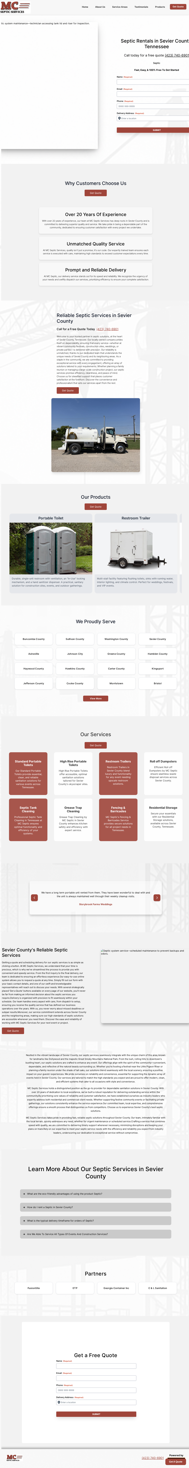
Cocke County (75, 683)
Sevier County (157, 639)
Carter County (116, 668)
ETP (75, 1288)
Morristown (116, 683)
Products (160, 6)
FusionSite (34, 1288)
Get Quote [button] (178, 6)
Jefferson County (33, 683)
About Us (100, 6)
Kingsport (158, 668)
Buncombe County (34, 639)
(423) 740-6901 (107, 329)
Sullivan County (75, 639)
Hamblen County (157, 653)
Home (85, 6)
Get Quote (95, 192)
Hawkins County (75, 668)
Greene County (116, 653)
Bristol (158, 683)
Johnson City (75, 653)
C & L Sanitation (157, 1288)
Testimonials (141, 6)
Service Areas (119, 6)
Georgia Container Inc (116, 1288)
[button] (34, 897)
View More (96, 698)
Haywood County (33, 668)
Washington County (116, 639)
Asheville (33, 653)
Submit (96, 1414)
